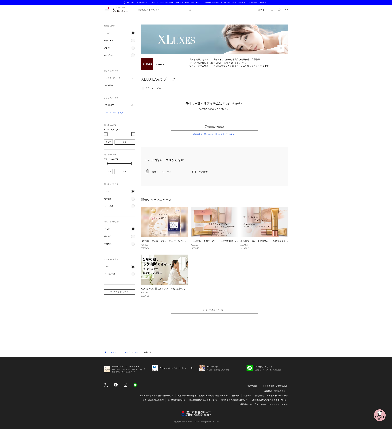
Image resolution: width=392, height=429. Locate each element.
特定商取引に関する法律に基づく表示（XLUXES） (214, 134)
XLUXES (114, 352)
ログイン (262, 10)
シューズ (126, 352)
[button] (119, 33)
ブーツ (137, 352)
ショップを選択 (116, 113)
